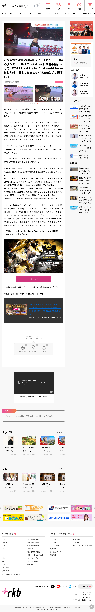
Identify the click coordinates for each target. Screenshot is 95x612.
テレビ (4, 13)
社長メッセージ (8, 558)
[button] (1, 508)
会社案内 (5, 570)
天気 (39, 13)
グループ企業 (54, 545)
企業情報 (53, 542)
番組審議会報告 (33, 542)
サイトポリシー (88, 592)
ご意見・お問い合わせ (35, 555)
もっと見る (59, 432)
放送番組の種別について (36, 539)
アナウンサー (86, 13)
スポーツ (48, 13)
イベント (21, 13)
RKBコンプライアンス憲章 (83, 545)
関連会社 (30, 564)
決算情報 (53, 555)
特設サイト (34, 279)
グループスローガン (57, 539)
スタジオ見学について (35, 561)
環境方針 (30, 549)
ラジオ (12, 13)
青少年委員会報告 (33, 552)
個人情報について (79, 539)
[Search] (37, 5)
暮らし (57, 13)
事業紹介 (5, 561)
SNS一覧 (85, 586)
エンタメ (66, 13)
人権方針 (76, 542)
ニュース (31, 13)
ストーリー (6, 564)
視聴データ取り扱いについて (84, 595)
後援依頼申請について (35, 558)
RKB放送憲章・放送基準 (11, 574)
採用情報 (5, 567)
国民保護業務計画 (33, 545)
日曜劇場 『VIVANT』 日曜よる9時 (33, 396)
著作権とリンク (88, 597)
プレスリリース (55, 552)
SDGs (75, 13)
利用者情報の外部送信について (83, 600)
